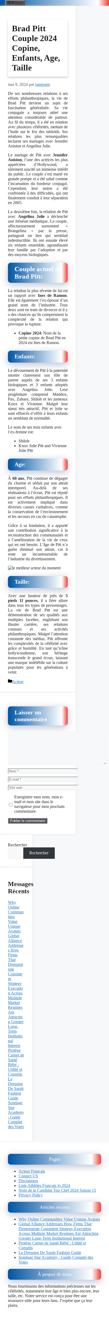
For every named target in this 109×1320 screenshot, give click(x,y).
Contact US (28, 1176)
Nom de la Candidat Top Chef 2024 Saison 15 (57, 1190)
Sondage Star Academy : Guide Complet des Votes (16, 1115)
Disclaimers (28, 1180)
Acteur (18, 681)
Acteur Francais (32, 1171)
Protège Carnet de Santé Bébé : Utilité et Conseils (16, 1062)
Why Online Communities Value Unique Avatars (59, 1219)
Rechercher (17, 845)
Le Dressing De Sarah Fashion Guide (16, 1088)
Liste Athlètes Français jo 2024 (44, 1185)
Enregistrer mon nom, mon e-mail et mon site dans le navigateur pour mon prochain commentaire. (39, 804)
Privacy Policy (31, 1195)
